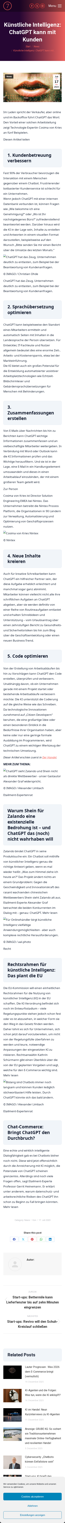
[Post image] (12, 1372)
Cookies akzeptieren (32, 1496)
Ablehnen (33, 1505)
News (9, 76)
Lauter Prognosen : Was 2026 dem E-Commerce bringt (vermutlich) (42, 1371)
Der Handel (49, 757)
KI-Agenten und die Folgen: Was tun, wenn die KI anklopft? (43, 1393)
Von (34, 1220)
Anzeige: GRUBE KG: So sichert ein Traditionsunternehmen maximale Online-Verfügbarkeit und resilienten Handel (43, 1436)
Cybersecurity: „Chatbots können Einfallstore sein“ (39, 1459)
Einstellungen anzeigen (32, 1515)
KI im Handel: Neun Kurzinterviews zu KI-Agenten (42, 1412)
